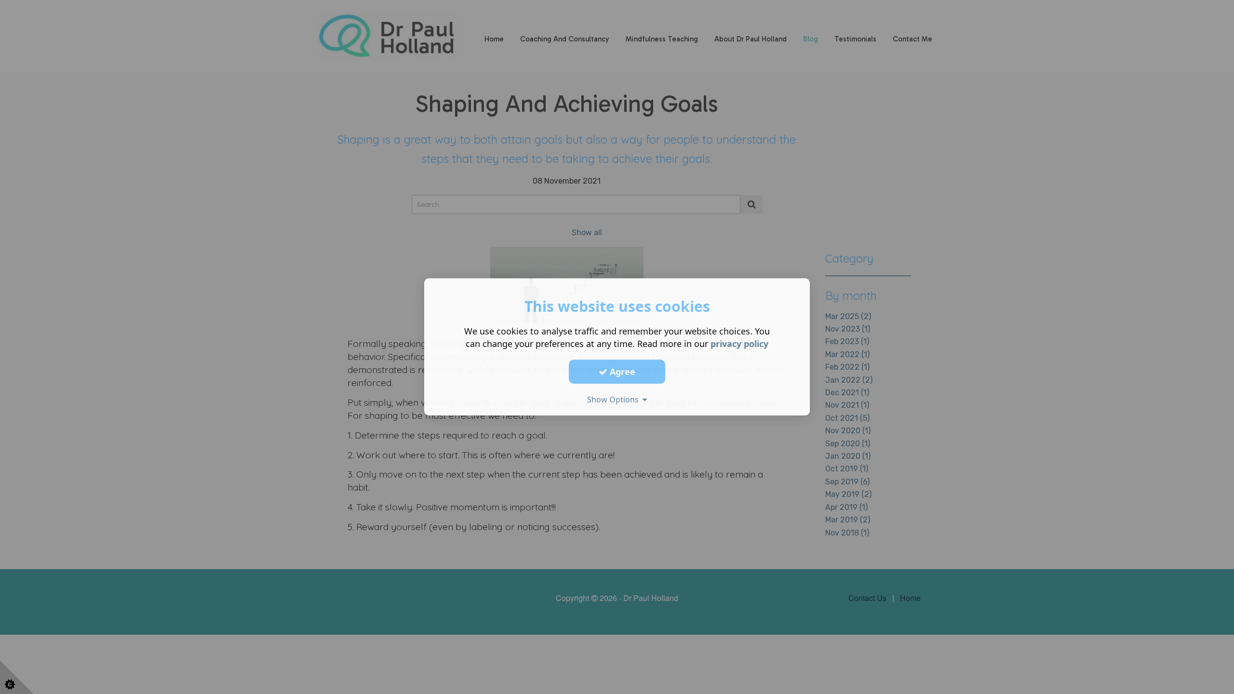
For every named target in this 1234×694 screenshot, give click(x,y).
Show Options (615, 399)
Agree (621, 371)
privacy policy (739, 343)
